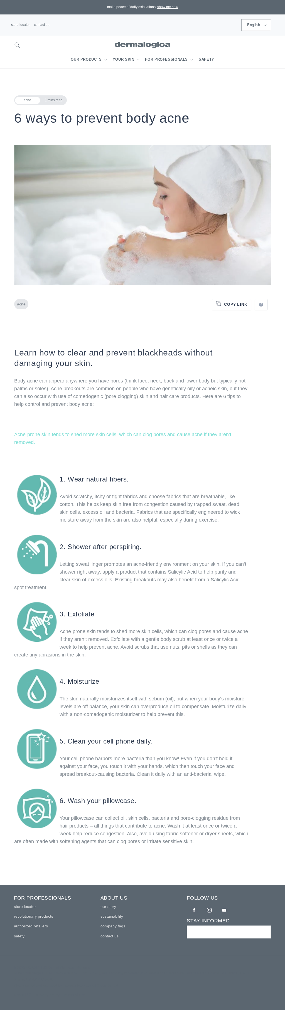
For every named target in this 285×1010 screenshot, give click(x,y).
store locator (20, 25)
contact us (41, 25)
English (253, 25)
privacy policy (48, 994)
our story (108, 906)
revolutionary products (33, 916)
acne (21, 304)
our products (86, 59)
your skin (123, 59)
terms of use (75, 994)
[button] (17, 45)
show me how (167, 7)
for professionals (166, 59)
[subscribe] (265, 932)
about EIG (23, 994)
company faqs (112, 926)
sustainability (111, 916)
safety (19, 936)
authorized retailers (31, 926)
